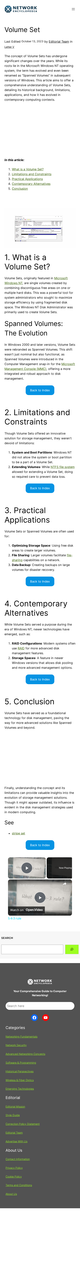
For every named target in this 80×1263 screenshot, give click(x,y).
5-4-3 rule (27, 885)
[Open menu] (73, 9)
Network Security (16, 1045)
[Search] (72, 949)
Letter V (9, 46)
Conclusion (20, 188)
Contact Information (18, 1159)
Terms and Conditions (19, 1185)
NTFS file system (63, 467)
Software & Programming (21, 1062)
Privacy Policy (14, 1167)
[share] (64, 883)
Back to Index (40, 390)
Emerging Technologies (20, 1088)
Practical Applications (27, 179)
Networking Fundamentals (21, 1036)
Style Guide (13, 1115)
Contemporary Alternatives (31, 184)
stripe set (18, 833)
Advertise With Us (16, 1141)
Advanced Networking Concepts (25, 1053)
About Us (11, 1193)
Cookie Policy (14, 1176)
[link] (14, 885)
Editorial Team (59, 41)
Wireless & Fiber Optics (20, 1080)
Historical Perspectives (19, 1071)
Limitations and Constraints (31, 174)
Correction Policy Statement (23, 1123)
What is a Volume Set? (28, 169)
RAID (21, 648)
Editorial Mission (15, 1106)
